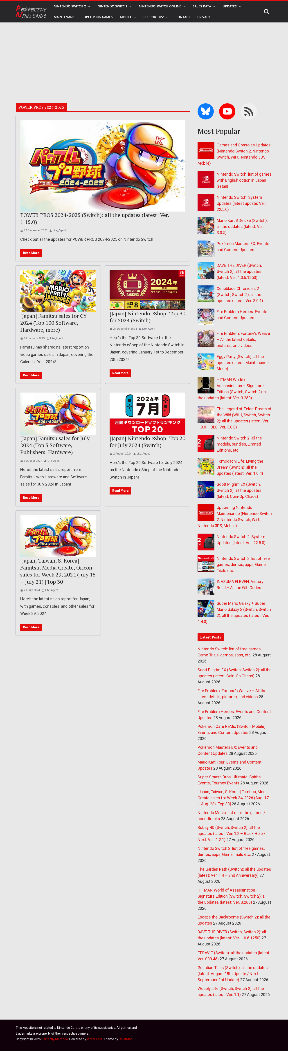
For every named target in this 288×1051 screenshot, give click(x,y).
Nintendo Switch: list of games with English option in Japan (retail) (244, 180)
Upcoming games (98, 17)
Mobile (126, 17)
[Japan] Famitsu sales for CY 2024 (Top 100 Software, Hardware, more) (53, 322)
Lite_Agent (59, 230)
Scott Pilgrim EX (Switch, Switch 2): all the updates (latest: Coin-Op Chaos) (239, 490)
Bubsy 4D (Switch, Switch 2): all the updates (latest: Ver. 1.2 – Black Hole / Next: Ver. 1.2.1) (231, 833)
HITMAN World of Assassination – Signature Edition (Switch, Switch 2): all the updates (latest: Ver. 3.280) (232, 896)
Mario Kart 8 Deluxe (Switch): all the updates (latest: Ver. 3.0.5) (242, 226)
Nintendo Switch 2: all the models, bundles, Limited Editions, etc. (239, 444)
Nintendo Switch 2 (70, 6)
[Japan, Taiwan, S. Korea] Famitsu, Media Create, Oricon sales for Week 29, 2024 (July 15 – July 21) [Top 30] (58, 571)
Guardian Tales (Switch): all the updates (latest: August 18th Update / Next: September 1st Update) (233, 973)
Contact (183, 17)
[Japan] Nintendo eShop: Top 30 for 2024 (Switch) (147, 317)
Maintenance (65, 17)
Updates (230, 6)
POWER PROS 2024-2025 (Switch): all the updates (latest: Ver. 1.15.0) (94, 218)
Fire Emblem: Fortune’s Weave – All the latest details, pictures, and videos (243, 339)
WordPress (94, 1039)
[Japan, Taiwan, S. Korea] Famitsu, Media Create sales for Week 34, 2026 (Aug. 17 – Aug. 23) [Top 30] (233, 797)
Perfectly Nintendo (54, 1039)
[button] (88, 6)
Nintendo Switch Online (160, 6)
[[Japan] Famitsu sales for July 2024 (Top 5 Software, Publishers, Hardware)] (58, 414)
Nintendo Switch (112, 6)
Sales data (202, 6)
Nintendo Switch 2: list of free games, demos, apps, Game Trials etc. (243, 564)
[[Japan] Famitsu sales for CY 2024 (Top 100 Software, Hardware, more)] (58, 291)
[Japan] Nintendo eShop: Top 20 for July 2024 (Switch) (147, 442)
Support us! (154, 17)
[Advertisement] (144, 56)
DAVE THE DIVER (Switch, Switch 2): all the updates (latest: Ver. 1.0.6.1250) (239, 271)
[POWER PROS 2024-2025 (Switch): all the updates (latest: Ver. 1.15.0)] (102, 165)
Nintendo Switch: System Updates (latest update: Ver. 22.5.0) (241, 203)
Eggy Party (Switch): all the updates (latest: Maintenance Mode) (243, 362)
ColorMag (126, 1039)
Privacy (203, 17)
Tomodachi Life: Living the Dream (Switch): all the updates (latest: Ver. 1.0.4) (240, 467)
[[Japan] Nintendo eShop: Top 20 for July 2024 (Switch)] (147, 414)
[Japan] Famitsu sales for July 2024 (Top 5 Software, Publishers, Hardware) (55, 445)
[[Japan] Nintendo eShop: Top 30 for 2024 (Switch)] (147, 290)
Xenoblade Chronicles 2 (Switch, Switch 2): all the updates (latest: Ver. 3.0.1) (240, 294)
